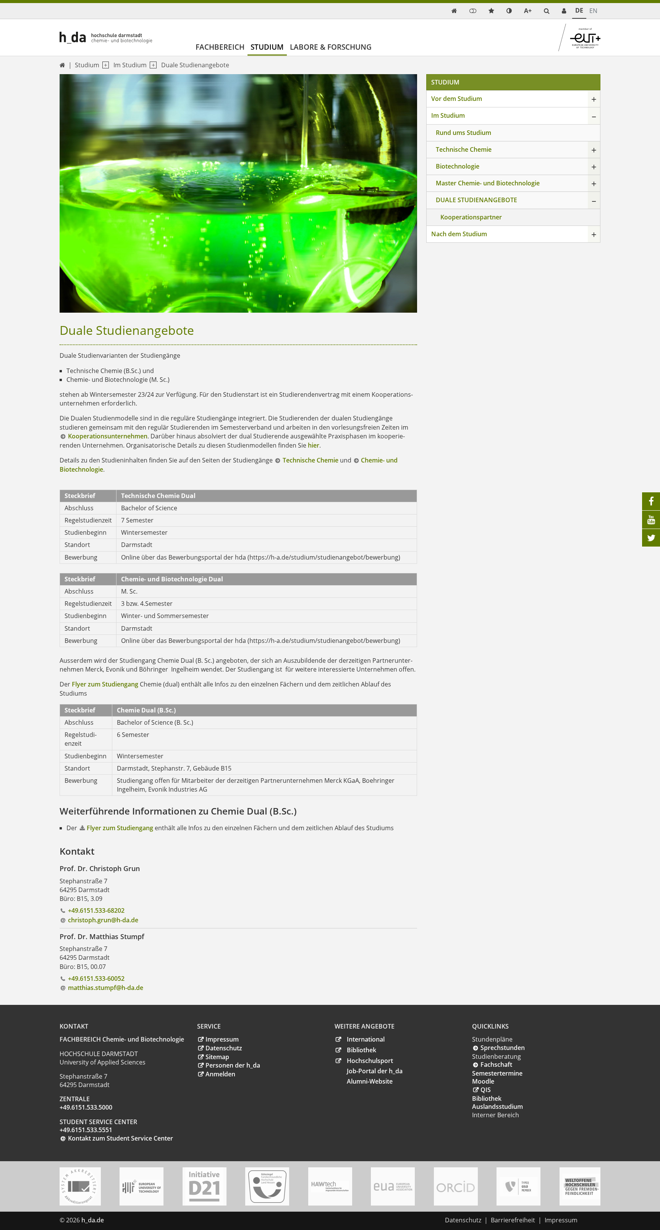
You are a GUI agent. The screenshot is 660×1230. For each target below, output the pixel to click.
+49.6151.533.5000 (86, 1107)
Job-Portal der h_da (375, 1071)
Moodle (483, 1081)
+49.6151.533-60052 (96, 978)
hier (313, 445)
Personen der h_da (232, 1065)
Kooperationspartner (471, 217)
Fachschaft (496, 1064)
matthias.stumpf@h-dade (105, 987)
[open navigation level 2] (151, 65)
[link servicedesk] (564, 10)
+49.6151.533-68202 (96, 910)
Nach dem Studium (459, 234)
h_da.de (92, 1220)
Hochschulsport (370, 1060)
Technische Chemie (310, 460)
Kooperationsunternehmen (107, 436)
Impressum (222, 1039)
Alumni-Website (370, 1081)
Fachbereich (220, 47)
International (366, 1039)
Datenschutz (223, 1048)
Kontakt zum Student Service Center (120, 1138)
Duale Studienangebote (195, 65)
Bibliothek (361, 1050)
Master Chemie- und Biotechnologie (488, 183)
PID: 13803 (123, 1220)
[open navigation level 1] (104, 65)
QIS (485, 1090)
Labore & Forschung (331, 47)
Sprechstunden (502, 1047)
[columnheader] (88, 496)
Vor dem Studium (456, 98)
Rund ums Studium (463, 132)
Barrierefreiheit (513, 1220)
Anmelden (220, 1074)
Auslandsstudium (497, 1106)
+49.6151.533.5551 (86, 1130)
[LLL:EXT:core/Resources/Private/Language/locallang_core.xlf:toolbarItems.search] (547, 10)
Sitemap (217, 1057)
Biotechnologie (457, 166)
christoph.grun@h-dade (103, 920)
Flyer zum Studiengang (106, 684)
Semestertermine (497, 1073)
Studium (267, 47)
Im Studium (130, 65)
